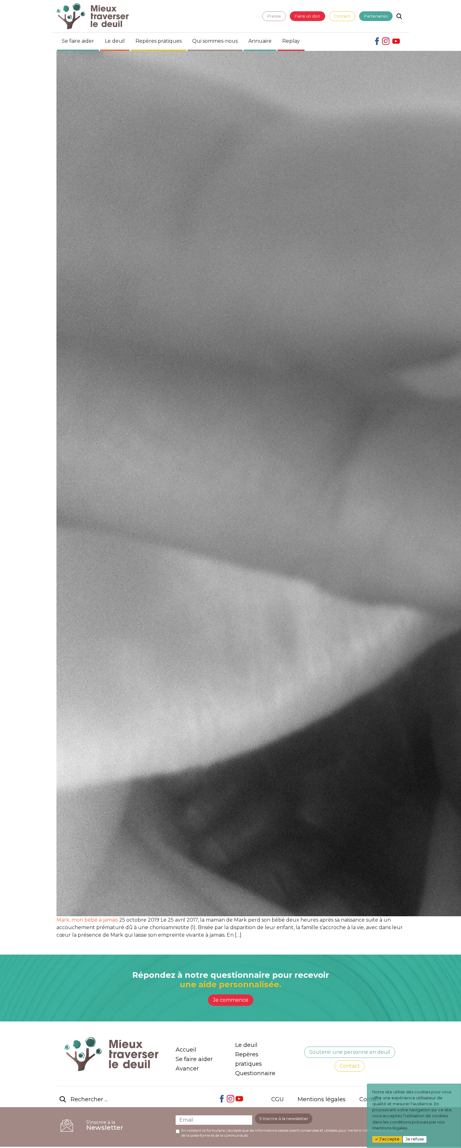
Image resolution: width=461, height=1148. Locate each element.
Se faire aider (78, 41)
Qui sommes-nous (215, 41)
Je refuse (414, 1139)
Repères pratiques (158, 41)
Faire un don (307, 16)
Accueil (186, 1049)
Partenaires (376, 16)
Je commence (230, 1000)
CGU (277, 1099)
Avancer (187, 1068)
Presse (274, 16)
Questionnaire (255, 1073)
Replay (291, 41)
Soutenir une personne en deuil (349, 1052)
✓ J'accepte (387, 1139)
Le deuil (115, 41)
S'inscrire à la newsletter (283, 1118)
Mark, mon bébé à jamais (87, 920)
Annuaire (260, 41)
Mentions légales (322, 1099)
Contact (342, 16)
